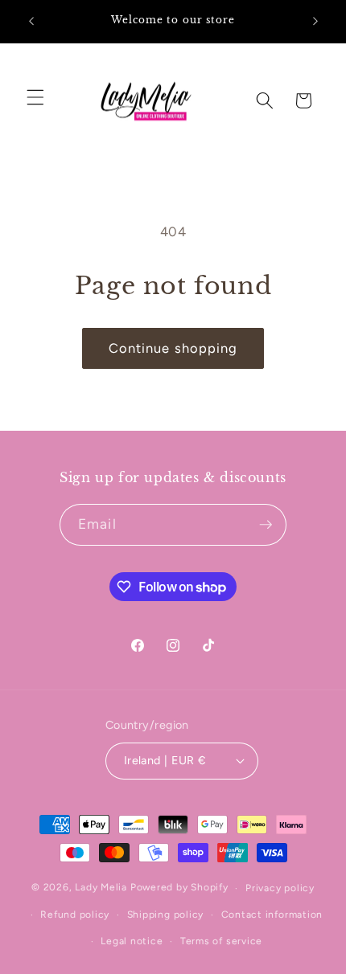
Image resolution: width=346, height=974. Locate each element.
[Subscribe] (265, 525)
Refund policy (74, 914)
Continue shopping (173, 348)
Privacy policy (280, 888)
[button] (35, 96)
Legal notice (132, 941)
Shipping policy (165, 914)
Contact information (272, 914)
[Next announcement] (315, 21)
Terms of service (221, 941)
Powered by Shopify (179, 888)
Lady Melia (101, 888)
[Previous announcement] (31, 21)
